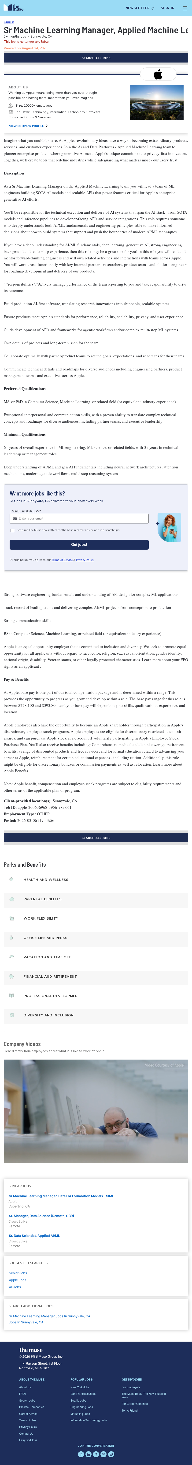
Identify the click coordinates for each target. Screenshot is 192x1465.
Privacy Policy (85, 560)
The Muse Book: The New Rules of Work (144, 1395)
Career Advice (28, 1414)
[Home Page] (15, 8)
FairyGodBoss (28, 1440)
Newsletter (138, 8)
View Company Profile (26, 126)
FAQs (22, 1393)
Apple (9, 22)
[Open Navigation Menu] (185, 8)
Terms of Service (62, 560)
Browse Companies (31, 1407)
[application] (96, 1111)
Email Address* (25, 511)
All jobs (15, 1287)
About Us (25, 1387)
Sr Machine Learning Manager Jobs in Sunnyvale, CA (49, 1316)
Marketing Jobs (80, 1414)
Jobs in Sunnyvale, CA (26, 1322)
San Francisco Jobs (83, 1393)
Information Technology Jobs (88, 1420)
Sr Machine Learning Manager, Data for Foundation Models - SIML (61, 1196)
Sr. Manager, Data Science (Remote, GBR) (41, 1216)
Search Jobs (27, 1400)
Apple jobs (17, 1280)
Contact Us (26, 1433)
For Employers (131, 1387)
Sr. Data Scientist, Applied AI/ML (34, 1236)
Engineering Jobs (81, 1407)
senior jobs (18, 1273)
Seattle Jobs (78, 1400)
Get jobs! (79, 545)
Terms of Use (27, 1420)
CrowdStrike (17, 1221)
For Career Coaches (135, 1404)
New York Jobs (79, 1387)
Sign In (168, 8)
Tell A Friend (130, 1410)
